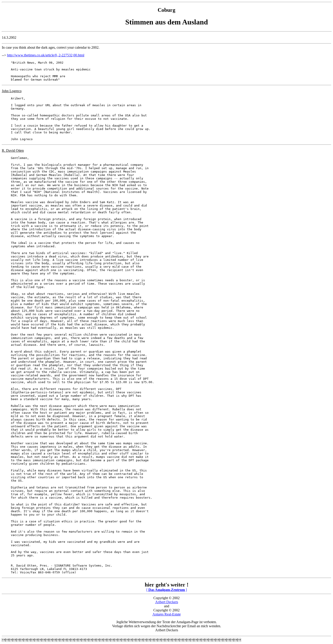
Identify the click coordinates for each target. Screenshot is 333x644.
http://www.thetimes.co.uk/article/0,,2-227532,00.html (45, 55)
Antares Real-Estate (166, 614)
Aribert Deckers (166, 602)
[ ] (166, 590)
